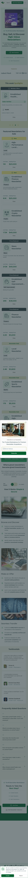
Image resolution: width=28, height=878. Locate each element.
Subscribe (14, 453)
